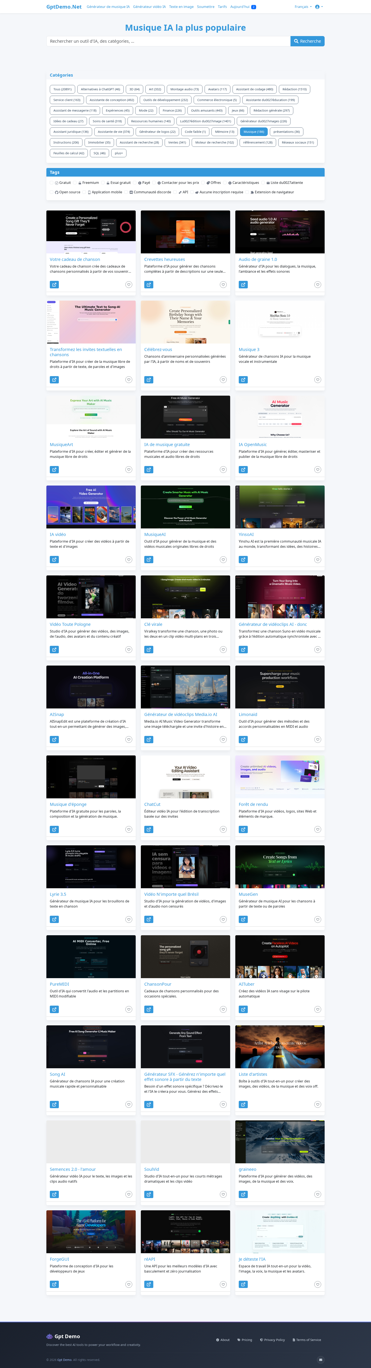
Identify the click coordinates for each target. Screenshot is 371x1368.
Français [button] (302, 6)
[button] (319, 6)
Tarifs (222, 6)
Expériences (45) (117, 110)
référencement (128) (257, 142)
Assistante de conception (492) (112, 100)
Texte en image (181, 6)
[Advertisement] (150, 61)
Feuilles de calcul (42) (68, 153)
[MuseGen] (280, 866)
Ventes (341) (177, 142)
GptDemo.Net (64, 6)
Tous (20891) (62, 89)
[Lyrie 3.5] (91, 866)
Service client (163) (66, 100)
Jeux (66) (238, 110)
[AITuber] (280, 956)
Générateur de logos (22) (157, 132)
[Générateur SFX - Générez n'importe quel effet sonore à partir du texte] (185, 1046)
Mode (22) (146, 110)
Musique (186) (254, 132)
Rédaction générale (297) (272, 110)
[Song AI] (91, 1046)
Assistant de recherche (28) (139, 142)
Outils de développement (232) (165, 100)
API (185, 192)
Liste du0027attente (286, 182)
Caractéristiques (245, 182)
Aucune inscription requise (221, 192)
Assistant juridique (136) (70, 132)
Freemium (90, 182)
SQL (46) (99, 153)
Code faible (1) (195, 132)
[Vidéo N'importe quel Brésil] (185, 866)
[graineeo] (280, 1141)
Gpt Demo (67, 1336)
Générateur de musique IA (108, 6)
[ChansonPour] (185, 956)
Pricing (247, 1340)
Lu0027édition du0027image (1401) (205, 121)
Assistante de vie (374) (114, 132)
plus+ (119, 153)
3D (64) (134, 89)
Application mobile (106, 192)
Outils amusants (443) (206, 110)
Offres (215, 182)
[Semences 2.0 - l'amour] (91, 1141)
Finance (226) (172, 110)
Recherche (310, 41)
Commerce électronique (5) (217, 100)
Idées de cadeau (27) (68, 121)
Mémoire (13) (224, 132)
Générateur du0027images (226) (263, 121)
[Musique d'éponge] (91, 776)
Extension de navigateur (274, 192)
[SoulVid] (185, 1141)
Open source (69, 192)
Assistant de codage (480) (254, 89)
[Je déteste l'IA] (280, 1231)
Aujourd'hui (242, 6)
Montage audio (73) (184, 89)
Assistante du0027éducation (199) (270, 100)
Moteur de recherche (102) (214, 142)
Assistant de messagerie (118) (74, 110)
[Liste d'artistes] (280, 1046)
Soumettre (205, 6)
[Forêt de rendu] (280, 776)
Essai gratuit (120, 182)
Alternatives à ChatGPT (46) (100, 89)
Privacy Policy (274, 1340)
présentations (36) (287, 132)
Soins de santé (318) (107, 121)
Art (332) (155, 89)
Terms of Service (308, 1340)
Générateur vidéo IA (149, 6)
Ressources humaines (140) (151, 121)
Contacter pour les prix (180, 182)
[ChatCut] (185, 776)
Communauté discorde (152, 192)
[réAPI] (185, 1231)
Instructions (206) (66, 142)
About (225, 1340)
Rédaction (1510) (295, 89)
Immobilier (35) (99, 142)
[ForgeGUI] (91, 1231)
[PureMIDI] (91, 956)
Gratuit (64, 182)
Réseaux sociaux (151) (298, 142)
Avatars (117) (217, 89)
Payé (145, 182)
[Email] (321, 1360)
